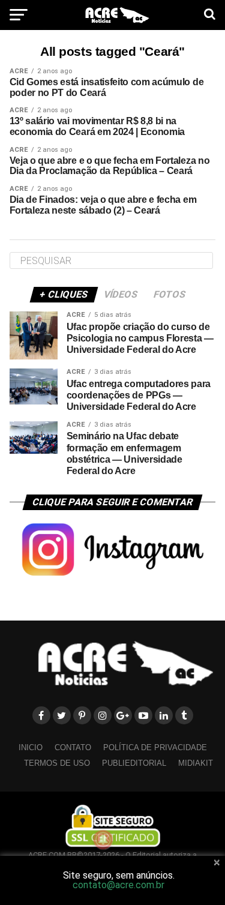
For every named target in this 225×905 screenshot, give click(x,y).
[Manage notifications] (103, 839)
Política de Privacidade (155, 747)
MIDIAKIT (195, 763)
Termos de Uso (57, 763)
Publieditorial (134, 763)
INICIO (31, 747)
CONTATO (73, 747)
